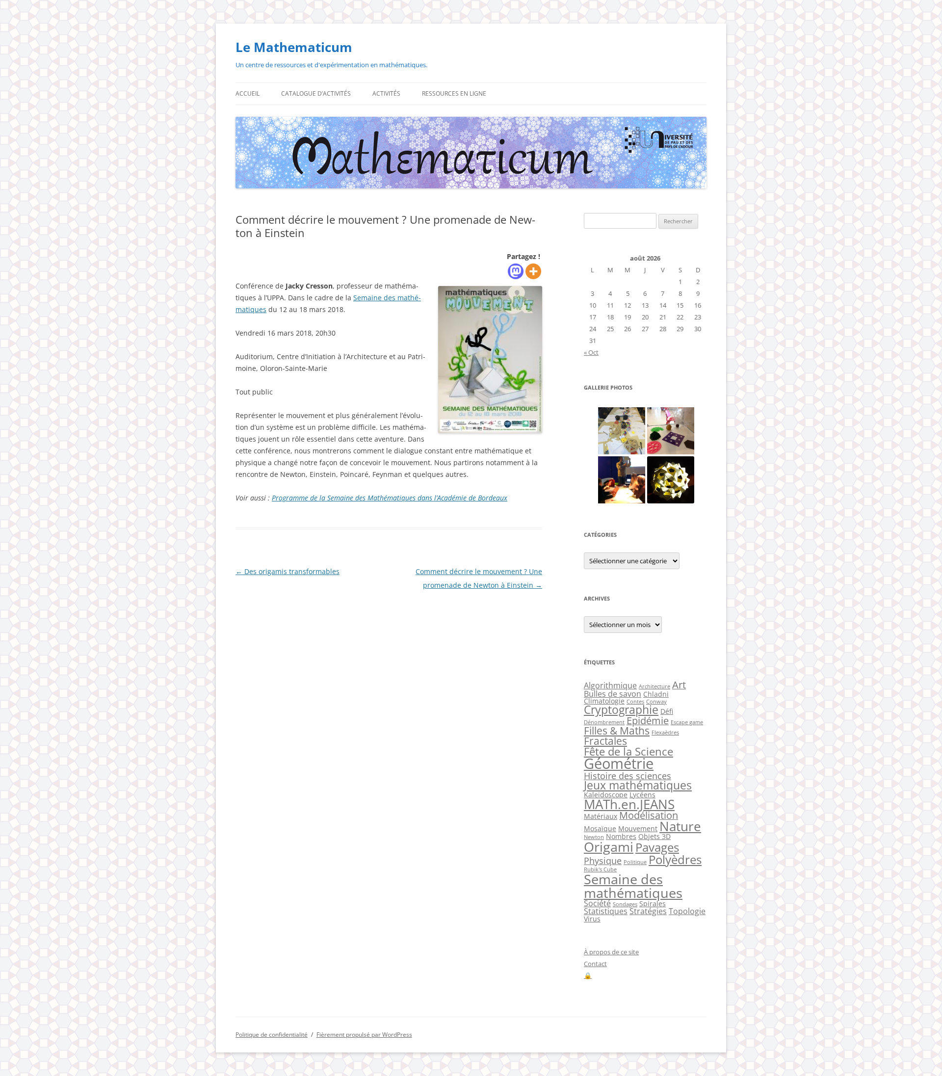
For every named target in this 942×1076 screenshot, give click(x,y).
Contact (595, 963)
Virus (592, 918)
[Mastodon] (515, 271)
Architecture (654, 686)
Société (597, 903)
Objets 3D (654, 836)
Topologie (687, 911)
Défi (666, 711)
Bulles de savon (612, 693)
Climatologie (604, 701)
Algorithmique (610, 685)
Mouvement (637, 828)
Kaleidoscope (606, 794)
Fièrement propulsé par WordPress (364, 1034)
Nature (680, 826)
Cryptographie (621, 709)
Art (679, 684)
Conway (656, 701)
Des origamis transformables (288, 571)
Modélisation (648, 815)
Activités (386, 93)
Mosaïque (600, 828)
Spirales (652, 903)
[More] (533, 271)
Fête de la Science (628, 751)
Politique (635, 862)
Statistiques (606, 911)
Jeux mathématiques (638, 785)
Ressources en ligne (454, 93)
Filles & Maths (617, 730)
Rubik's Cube (600, 869)
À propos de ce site (611, 951)
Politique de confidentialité (272, 1034)
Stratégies (648, 911)
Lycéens (642, 794)
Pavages (657, 847)
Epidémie (648, 720)
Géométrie (619, 763)
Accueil (248, 93)
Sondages (625, 904)
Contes (635, 701)
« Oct (591, 352)
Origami (608, 847)
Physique (603, 860)
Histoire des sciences (627, 776)
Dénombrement (604, 722)
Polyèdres (675, 859)
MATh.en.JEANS (629, 804)
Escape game (687, 722)
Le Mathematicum (294, 47)
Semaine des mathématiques (633, 885)
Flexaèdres (665, 732)
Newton (594, 837)
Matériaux (600, 816)
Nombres (621, 836)
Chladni (656, 694)
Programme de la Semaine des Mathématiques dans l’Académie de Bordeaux (389, 497)
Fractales (605, 741)
